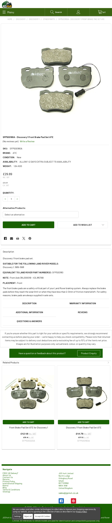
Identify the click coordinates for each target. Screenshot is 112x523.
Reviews (83, 312)
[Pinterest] (30, 238)
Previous (105, 362)
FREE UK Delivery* (10, 473)
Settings (17, 516)
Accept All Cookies (42, 516)
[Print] (17, 238)
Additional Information (29, 312)
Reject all (28, 516)
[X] (23, 238)
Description (29, 303)
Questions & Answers (29, 321)
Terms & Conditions (11, 489)
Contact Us (8, 477)
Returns (6, 479)
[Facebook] (5, 238)
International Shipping (12, 483)
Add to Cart (28, 422)
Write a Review (27, 141)
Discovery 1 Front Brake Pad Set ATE (83, 427)
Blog (5, 487)
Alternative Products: (14, 208)
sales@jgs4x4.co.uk (68, 493)
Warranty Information (82, 303)
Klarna (5, 485)
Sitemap (6, 491)
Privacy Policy (9, 481)
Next (108, 362)
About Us (7, 475)
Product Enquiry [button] (89, 353)
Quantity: (8, 192)
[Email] (11, 238)
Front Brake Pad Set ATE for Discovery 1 (28, 427)
